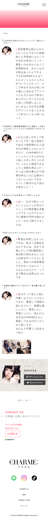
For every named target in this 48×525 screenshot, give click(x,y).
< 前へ (20, 400)
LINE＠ (13, 434)
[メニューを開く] (44, 4)
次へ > (28, 400)
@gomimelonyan (36, 382)
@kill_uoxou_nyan (36, 377)
